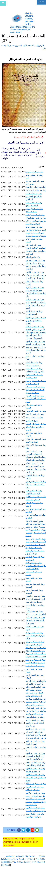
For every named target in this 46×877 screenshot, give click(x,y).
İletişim (30, 859)
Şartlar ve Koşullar (18, 859)
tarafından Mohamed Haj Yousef (20, 856)
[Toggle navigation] (3, 3)
